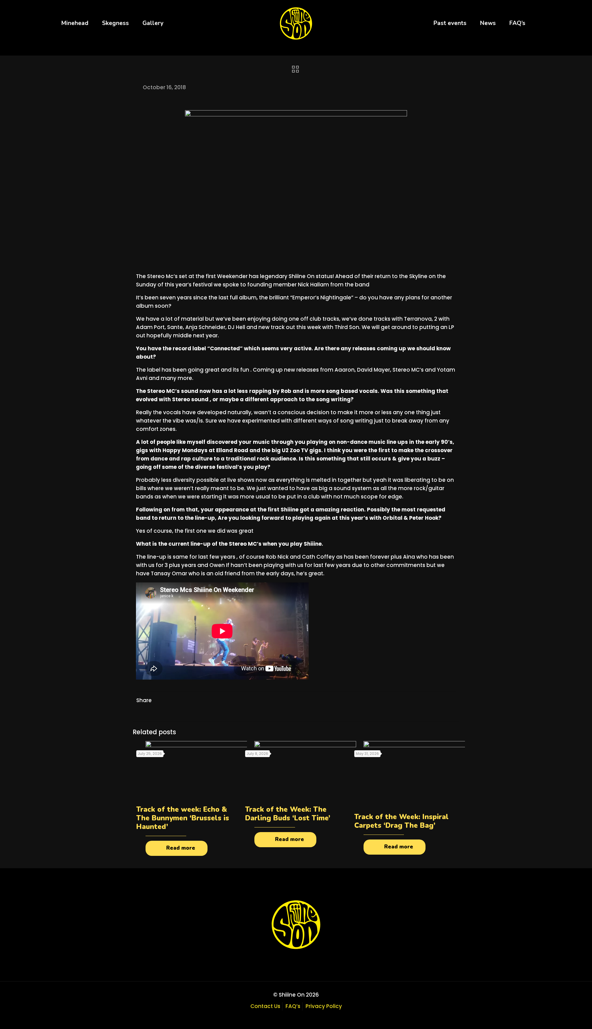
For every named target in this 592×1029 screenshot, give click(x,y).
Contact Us (265, 1006)
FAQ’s (293, 1006)
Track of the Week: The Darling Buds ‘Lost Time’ (287, 814)
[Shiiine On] (296, 23)
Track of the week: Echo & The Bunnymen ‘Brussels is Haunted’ (182, 818)
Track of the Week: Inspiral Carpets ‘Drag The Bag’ (401, 821)
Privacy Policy (324, 1006)
